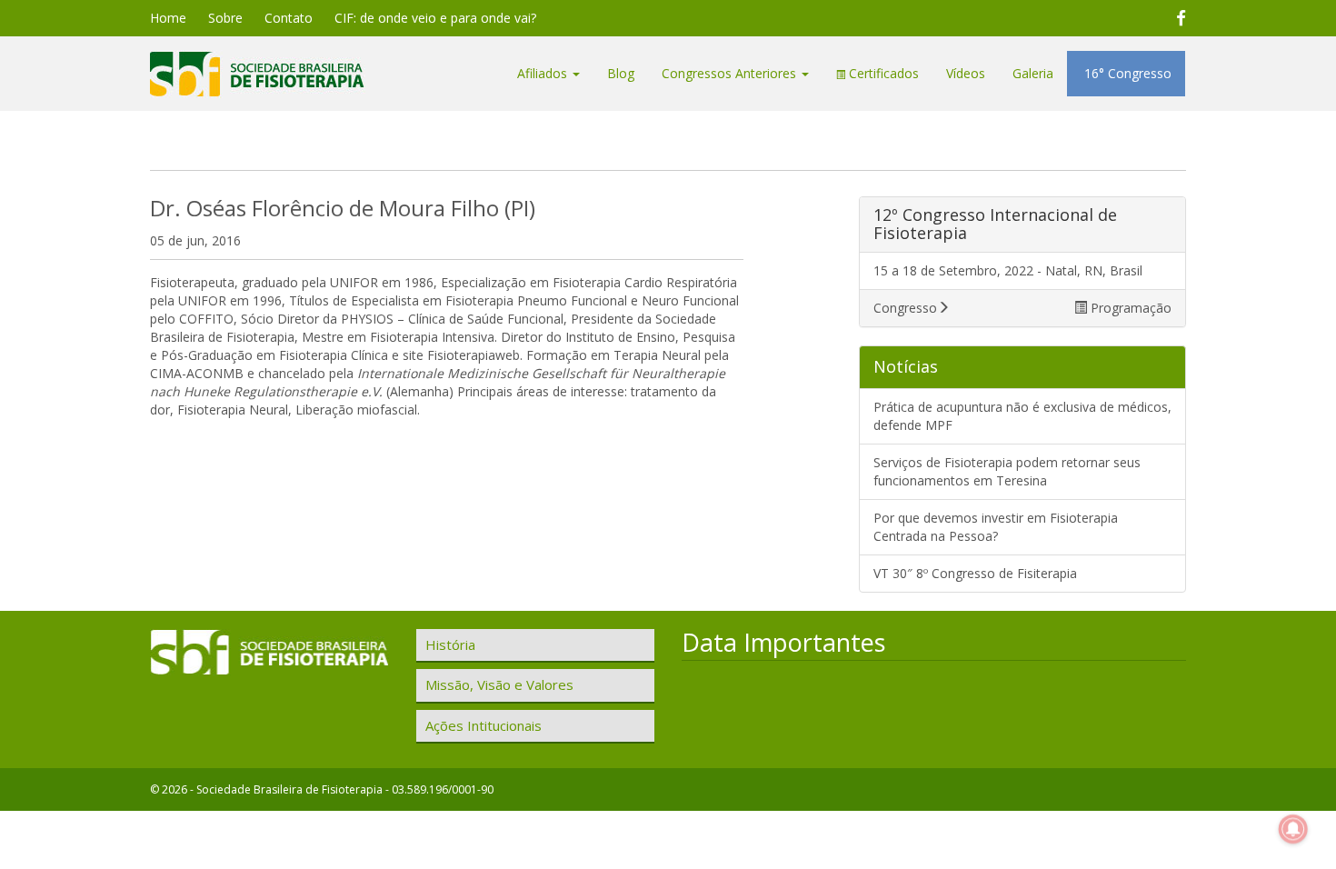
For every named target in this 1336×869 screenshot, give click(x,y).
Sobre (225, 17)
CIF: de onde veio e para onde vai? (435, 17)
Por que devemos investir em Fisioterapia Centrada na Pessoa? (995, 526)
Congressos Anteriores (731, 73)
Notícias (905, 366)
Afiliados (544, 73)
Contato (288, 17)
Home (168, 17)
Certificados (882, 73)
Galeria (1032, 73)
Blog (620, 73)
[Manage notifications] (1293, 829)
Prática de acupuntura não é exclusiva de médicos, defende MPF (1022, 416)
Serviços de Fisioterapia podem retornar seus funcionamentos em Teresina (1007, 471)
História (450, 644)
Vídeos (965, 73)
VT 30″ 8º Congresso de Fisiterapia (975, 573)
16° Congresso (1126, 73)
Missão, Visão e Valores (499, 684)
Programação (1129, 307)
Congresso (905, 307)
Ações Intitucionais (483, 725)
